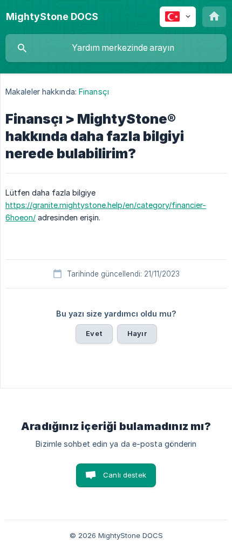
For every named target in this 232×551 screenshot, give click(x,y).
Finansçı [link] (94, 91)
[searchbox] (116, 48)
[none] (52, 16)
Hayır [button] (137, 333)
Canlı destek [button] (124, 475)
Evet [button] (94, 333)
